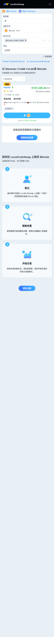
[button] (25, 40)
